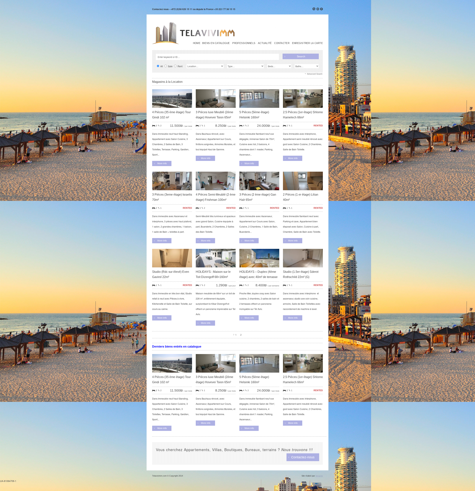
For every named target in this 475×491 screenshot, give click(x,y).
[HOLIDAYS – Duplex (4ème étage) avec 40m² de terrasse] (259, 268)
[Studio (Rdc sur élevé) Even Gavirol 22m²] (172, 268)
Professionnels (243, 43)
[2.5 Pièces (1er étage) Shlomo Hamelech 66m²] (303, 108)
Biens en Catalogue (216, 43)
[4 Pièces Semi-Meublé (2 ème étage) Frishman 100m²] (216, 191)
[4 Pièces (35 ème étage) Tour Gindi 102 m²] (172, 108)
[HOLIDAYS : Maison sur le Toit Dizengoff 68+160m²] (216, 268)
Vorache (319, 476)
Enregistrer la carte (307, 43)
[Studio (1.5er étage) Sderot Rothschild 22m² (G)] (303, 268)
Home (196, 43)
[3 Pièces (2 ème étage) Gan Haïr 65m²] (259, 191)
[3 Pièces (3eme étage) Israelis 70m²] (172, 191)
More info (162, 163)
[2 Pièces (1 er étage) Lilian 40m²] (303, 191)
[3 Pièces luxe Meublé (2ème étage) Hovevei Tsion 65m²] (216, 108)
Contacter (281, 43)
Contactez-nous (303, 457)
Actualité (265, 43)
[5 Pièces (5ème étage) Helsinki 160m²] (259, 108)
